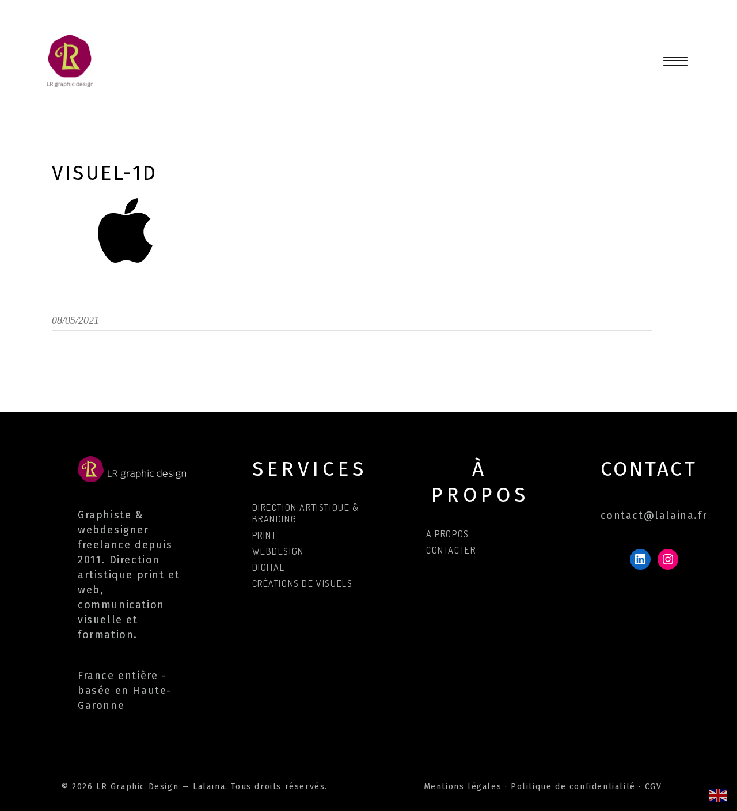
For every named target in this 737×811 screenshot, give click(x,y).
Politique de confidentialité (573, 786)
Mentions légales (463, 786)
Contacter (451, 550)
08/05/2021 (75, 320)
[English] (718, 794)
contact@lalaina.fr (654, 515)
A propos (447, 534)
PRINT (264, 535)
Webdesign (278, 551)
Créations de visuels (302, 583)
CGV (653, 786)
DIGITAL (268, 567)
